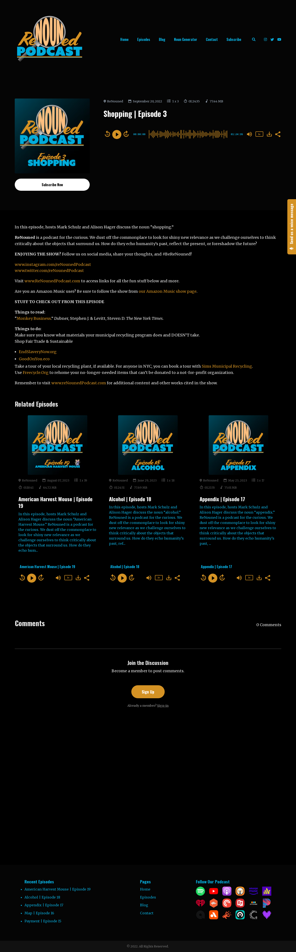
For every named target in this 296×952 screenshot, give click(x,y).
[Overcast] (240, 894)
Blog (162, 39)
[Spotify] (200, 894)
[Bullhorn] (226, 918)
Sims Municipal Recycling (227, 366)
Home (124, 39)
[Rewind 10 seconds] (107, 134)
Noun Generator (185, 39)
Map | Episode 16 (39, 913)
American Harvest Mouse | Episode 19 (55, 502)
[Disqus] (148, 779)
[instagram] (265, 39)
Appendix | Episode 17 (222, 499)
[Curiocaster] (253, 918)
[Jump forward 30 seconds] (126, 134)
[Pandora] (266, 906)
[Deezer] (266, 918)
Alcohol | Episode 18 (130, 499)
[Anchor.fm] (266, 894)
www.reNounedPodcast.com (78, 382)
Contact (212, 39)
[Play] (116, 134)
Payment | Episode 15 (42, 921)
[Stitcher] (253, 906)
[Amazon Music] (253, 894)
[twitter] (272, 39)
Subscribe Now (52, 184)
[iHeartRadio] (200, 906)
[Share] (277, 134)
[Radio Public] (240, 906)
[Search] (254, 39)
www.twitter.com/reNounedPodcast (49, 270)
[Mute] (249, 134)
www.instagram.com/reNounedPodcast (53, 264)
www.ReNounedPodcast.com (52, 280)
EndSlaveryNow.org (38, 351)
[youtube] (278, 39)
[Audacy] (213, 918)
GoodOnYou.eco (34, 358)
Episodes (143, 39)
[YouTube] (213, 894)
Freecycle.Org (36, 372)
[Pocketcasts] (226, 906)
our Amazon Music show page (168, 291)
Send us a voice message (291, 224)
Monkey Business (34, 318)
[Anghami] (200, 918)
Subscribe (233, 39)
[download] (269, 134)
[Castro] (240, 918)
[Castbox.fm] (213, 906)
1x (259, 134)
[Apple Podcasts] (226, 894)
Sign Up (148, 692)
